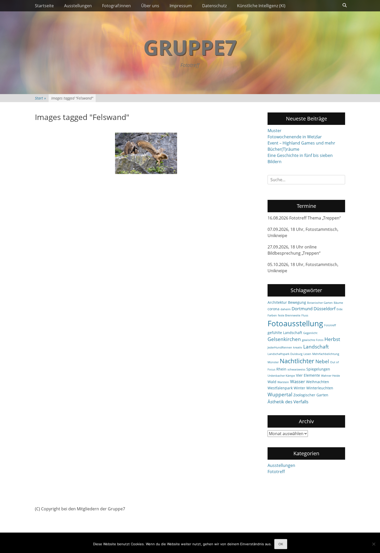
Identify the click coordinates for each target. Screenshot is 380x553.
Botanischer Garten (320, 303)
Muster (275, 130)
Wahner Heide (330, 375)
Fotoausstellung (295, 323)
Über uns (150, 6)
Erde (340, 309)
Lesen (307, 354)
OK (280, 544)
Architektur (277, 302)
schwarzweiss (296, 369)
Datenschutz (214, 6)
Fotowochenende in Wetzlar (295, 137)
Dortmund (302, 309)
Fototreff (330, 325)
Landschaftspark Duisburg (285, 354)
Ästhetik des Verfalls (288, 402)
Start (40, 98)
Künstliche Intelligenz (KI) (261, 6)
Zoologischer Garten (310, 394)
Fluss (304, 315)
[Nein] (373, 544)
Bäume (338, 303)
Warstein (283, 382)
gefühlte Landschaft (285, 332)
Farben (272, 315)
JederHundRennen (280, 347)
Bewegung (297, 302)
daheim (285, 309)
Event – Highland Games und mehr (301, 143)
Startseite (44, 6)
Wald (272, 381)
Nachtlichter (297, 361)
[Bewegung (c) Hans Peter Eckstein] (146, 153)
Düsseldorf (325, 309)
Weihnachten (317, 381)
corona (273, 308)
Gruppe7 (190, 47)
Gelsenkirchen (284, 339)
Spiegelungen (318, 369)
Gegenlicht (310, 333)
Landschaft (316, 346)
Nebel (322, 361)
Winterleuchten (319, 387)
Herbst (332, 339)
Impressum (181, 6)
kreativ (297, 347)
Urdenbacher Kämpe (281, 375)
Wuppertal (280, 394)
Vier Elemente (308, 375)
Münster (273, 362)
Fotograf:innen (116, 6)
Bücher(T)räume (283, 149)
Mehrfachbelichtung (325, 354)
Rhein (281, 369)
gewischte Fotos (312, 340)
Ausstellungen (78, 6)
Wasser (297, 381)
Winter (299, 387)
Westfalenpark (280, 387)
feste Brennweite (289, 315)
